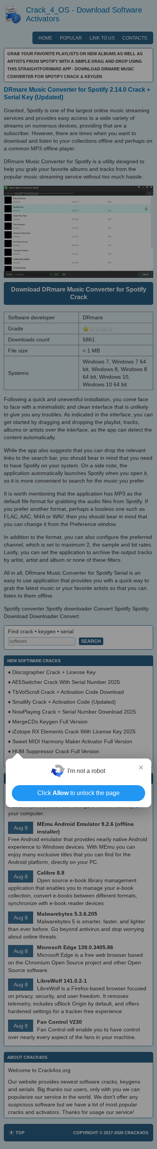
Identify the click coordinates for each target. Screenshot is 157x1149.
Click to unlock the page (78, 793)
